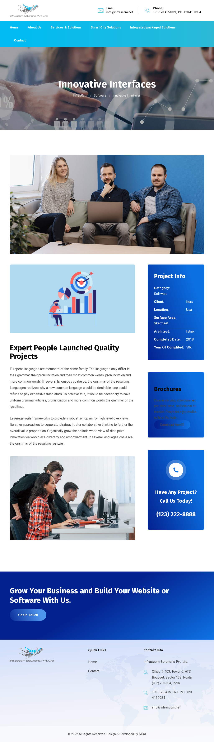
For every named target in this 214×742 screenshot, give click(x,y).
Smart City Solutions (106, 27)
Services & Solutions (66, 27)
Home (14, 27)
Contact (20, 40)
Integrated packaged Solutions (153, 27)
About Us (34, 27)
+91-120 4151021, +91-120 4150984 (177, 12)
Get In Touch (28, 615)
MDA (142, 734)
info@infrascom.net (119, 12)
